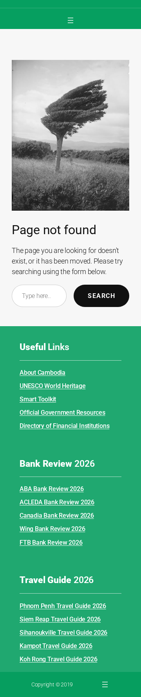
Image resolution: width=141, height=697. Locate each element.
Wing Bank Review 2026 (52, 529)
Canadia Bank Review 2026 (57, 515)
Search (101, 296)
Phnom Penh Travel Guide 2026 (63, 606)
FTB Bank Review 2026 (51, 542)
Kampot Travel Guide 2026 (56, 646)
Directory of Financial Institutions (64, 426)
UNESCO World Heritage (52, 386)
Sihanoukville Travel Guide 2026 (63, 632)
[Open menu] (70, 20)
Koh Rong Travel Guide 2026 (58, 659)
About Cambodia (42, 372)
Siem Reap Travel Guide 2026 (60, 619)
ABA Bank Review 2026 (52, 489)
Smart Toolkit (38, 399)
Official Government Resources (62, 412)
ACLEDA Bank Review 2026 (57, 502)
